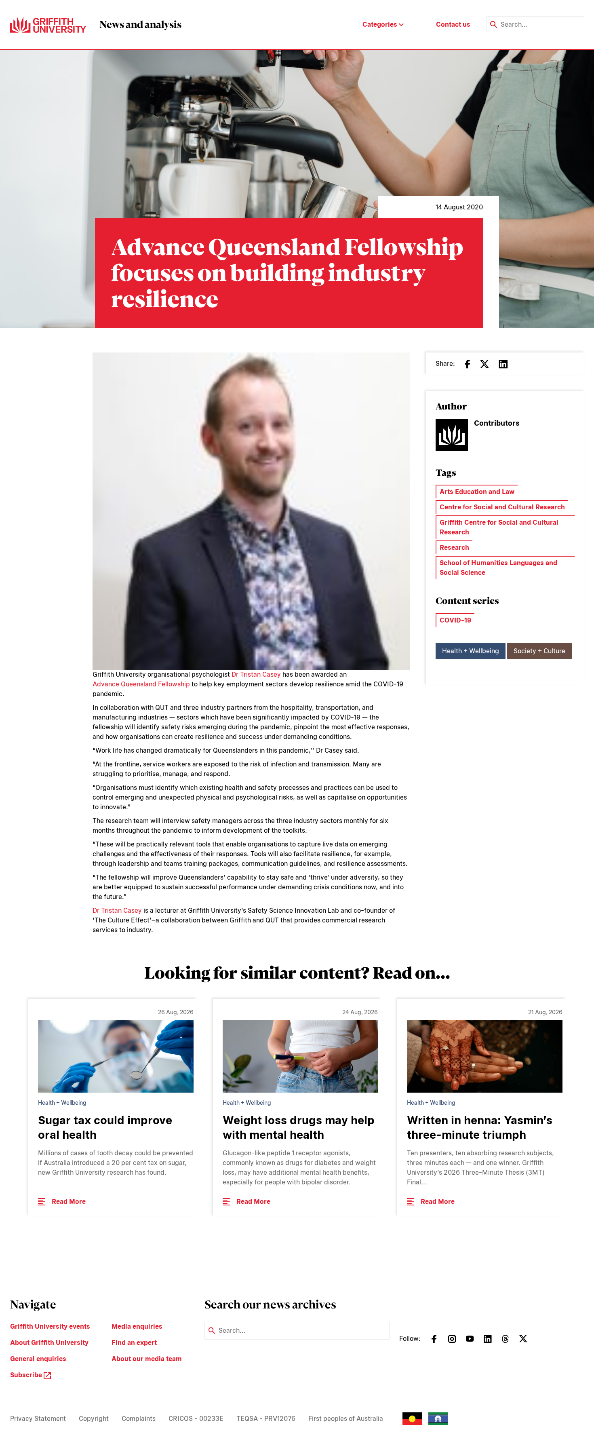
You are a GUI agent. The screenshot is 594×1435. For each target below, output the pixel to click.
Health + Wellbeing (470, 651)
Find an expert (134, 1342)
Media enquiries (137, 1326)
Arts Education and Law (477, 492)
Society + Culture (539, 651)
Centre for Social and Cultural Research (502, 507)
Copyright (94, 1418)
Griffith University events (50, 1326)
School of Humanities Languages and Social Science (498, 567)
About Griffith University (49, 1342)
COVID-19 (455, 620)
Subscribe (27, 1375)
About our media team (147, 1359)
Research (454, 547)
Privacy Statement (38, 1418)
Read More (69, 1201)
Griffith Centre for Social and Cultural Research (499, 527)
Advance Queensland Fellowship (141, 684)
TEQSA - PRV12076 (265, 1418)
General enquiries (38, 1359)
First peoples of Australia (345, 1418)
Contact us (453, 24)
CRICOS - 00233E (196, 1418)
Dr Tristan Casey (256, 674)
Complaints (139, 1418)
